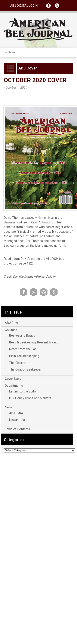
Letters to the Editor (23, 391)
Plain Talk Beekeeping (24, 356)
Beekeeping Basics (22, 335)
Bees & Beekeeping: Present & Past (33, 342)
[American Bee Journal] (38, 40)
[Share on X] (34, 292)
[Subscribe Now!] (54, 292)
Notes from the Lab (23, 349)
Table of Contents (17, 429)
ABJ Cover (12, 323)
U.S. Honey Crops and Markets (30, 398)
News (9, 407)
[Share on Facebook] (24, 292)
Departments (14, 386)
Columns (11, 330)
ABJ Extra (16, 413)
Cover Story (13, 379)
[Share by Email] (44, 292)
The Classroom (19, 363)
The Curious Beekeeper (25, 369)
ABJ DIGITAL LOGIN (24, 6)
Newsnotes (17, 420)
